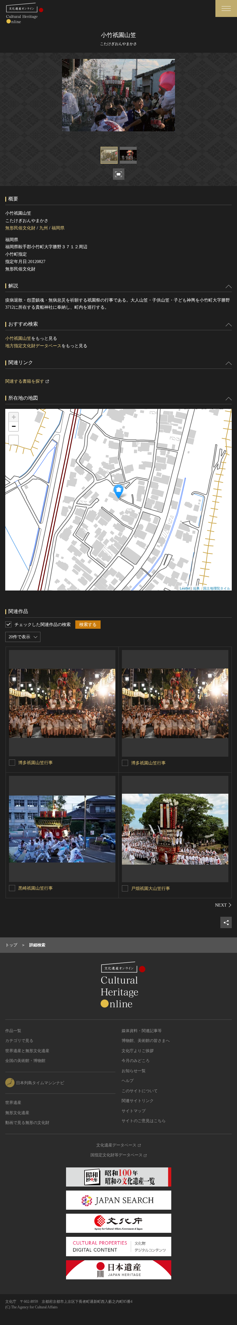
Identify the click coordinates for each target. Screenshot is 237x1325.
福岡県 (58, 228)
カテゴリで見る (19, 1040)
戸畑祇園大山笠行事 (150, 888)
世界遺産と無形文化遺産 (27, 1050)
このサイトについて (140, 1090)
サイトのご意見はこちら (144, 1120)
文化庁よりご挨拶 (138, 1050)
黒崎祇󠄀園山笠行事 (35, 888)
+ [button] (14, 417)
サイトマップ (134, 1111)
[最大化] (13, 440)
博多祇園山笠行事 (35, 762)
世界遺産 (13, 1102)
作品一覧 (13, 1030)
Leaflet (185, 588)
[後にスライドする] (223, 905)
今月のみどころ (136, 1060)
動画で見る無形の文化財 (27, 1122)
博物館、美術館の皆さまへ (146, 1040)
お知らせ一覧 (134, 1070)
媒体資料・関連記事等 (142, 1030)
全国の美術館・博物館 (25, 1060)
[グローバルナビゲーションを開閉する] (226, 8)
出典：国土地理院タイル (211, 588)
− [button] (14, 426)
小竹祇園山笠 (18, 338)
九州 (43, 228)
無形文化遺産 (17, 1112)
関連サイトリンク (138, 1100)
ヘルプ (128, 1080)
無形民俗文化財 (20, 228)
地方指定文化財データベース (33, 346)
